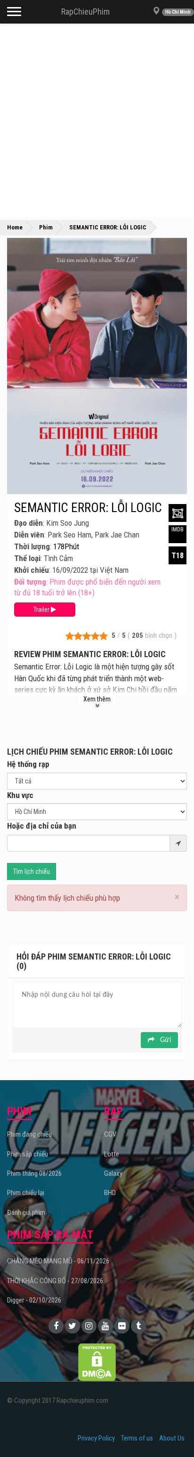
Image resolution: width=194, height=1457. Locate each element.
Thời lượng (32, 546)
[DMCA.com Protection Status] (97, 1361)
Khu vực (20, 795)
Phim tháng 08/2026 (34, 1173)
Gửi (164, 1040)
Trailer (42, 609)
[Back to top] (172, 1430)
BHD (110, 1192)
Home (15, 227)
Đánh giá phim (26, 1212)
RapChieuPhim (85, 11)
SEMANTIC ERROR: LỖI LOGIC (88, 507)
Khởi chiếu (31, 570)
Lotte (111, 1154)
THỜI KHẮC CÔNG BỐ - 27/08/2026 (55, 1281)
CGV (110, 1134)
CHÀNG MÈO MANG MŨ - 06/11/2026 (58, 1261)
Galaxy (113, 1173)
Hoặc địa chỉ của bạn (41, 825)
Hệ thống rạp (28, 764)
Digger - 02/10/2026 (34, 1300)
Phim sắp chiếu (27, 1154)
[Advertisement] (97, 121)
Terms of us (137, 1438)
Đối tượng (30, 582)
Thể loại (27, 558)
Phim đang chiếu (29, 1134)
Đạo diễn (28, 523)
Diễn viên (29, 534)
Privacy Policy (96, 1438)
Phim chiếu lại (25, 1192)
